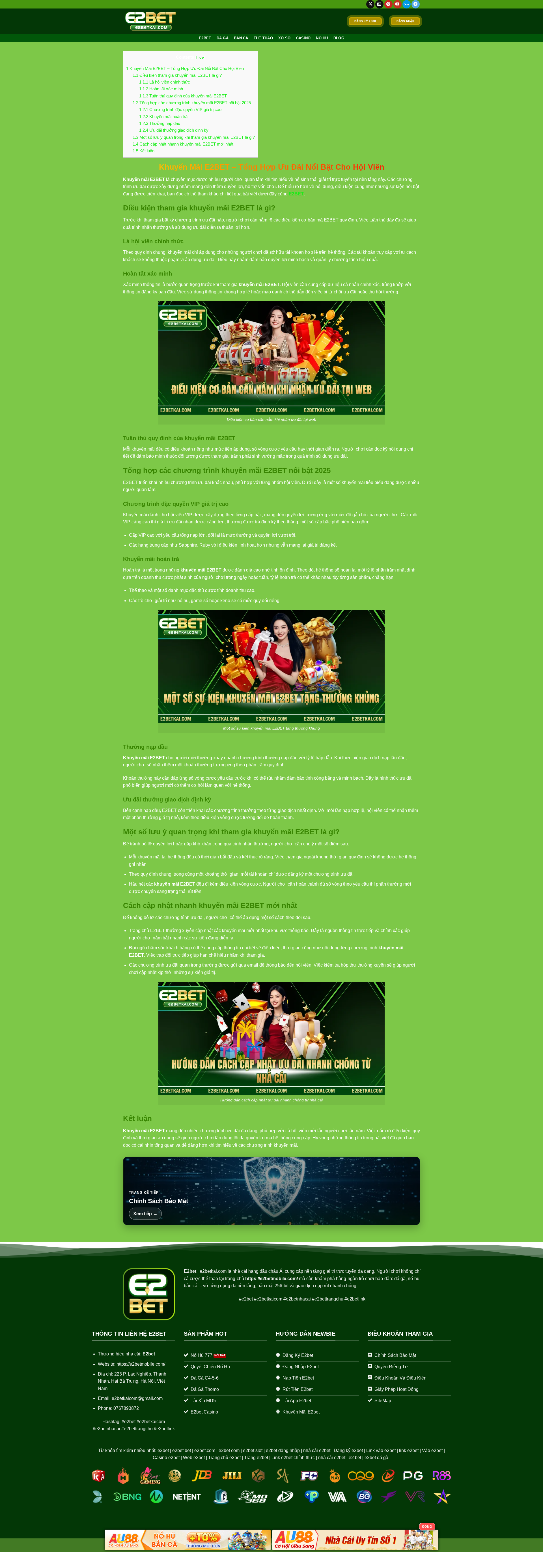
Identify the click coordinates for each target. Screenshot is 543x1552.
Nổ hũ (322, 38)
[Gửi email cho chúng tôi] (379, 4)
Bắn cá (241, 38)
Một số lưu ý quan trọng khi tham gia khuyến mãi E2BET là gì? (194, 137)
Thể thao (263, 38)
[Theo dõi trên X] (370, 4)
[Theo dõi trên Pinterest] (388, 4)
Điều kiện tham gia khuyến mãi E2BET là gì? (177, 75)
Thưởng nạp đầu (159, 123)
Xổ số (284, 38)
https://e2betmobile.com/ (271, 1278)
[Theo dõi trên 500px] (406, 4)
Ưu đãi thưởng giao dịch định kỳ (173, 130)
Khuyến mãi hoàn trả (163, 116)
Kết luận (143, 150)
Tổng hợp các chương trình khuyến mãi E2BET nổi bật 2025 (192, 102)
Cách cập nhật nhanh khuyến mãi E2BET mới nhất (183, 144)
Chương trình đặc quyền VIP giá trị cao (180, 109)
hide (200, 57)
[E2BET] (151, 21)
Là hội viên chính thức (164, 82)
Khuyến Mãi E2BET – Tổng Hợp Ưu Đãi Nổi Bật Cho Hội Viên (185, 68)
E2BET (205, 38)
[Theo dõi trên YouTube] (397, 4)
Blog (338, 38)
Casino (303, 38)
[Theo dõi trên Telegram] (415, 4)
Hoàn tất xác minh (161, 88)
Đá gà (223, 38)
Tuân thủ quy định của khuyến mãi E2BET (183, 95)
